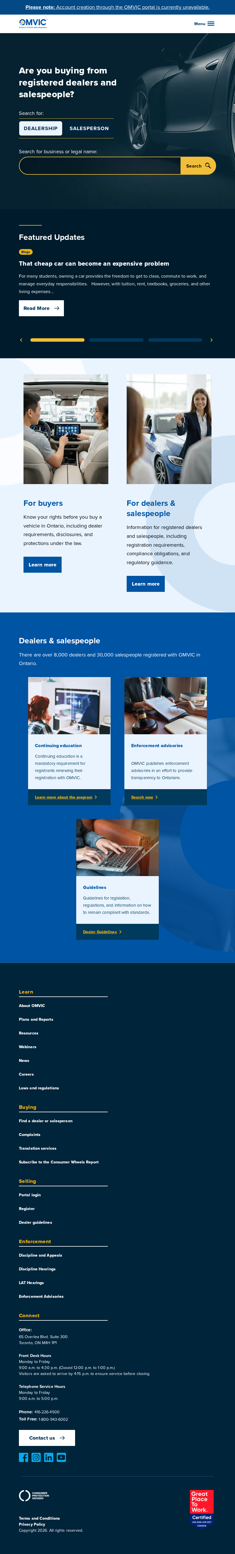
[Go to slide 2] (116, 340)
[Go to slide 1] (57, 340)
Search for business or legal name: (58, 151)
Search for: (31, 113)
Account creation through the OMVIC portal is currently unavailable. (117, 7)
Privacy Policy (32, 1524)
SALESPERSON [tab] (89, 128)
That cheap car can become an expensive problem (94, 263)
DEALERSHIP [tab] (41, 128)
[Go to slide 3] (175, 340)
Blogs (25, 251)
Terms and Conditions (39, 1518)
